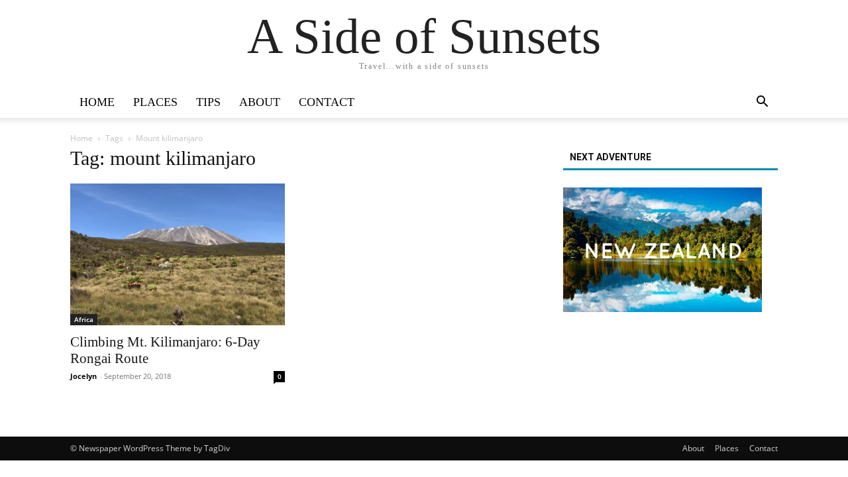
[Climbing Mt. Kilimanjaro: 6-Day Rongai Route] (177, 254)
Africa (83, 319)
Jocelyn (83, 376)
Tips (208, 102)
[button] (762, 103)
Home (97, 102)
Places (155, 102)
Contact (326, 102)
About (259, 102)
